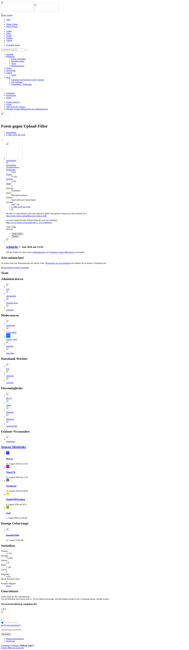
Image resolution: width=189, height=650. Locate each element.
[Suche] (2, 13)
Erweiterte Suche (13, 45)
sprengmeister (11, 426)
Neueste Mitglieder (13, 447)
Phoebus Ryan (12, 303)
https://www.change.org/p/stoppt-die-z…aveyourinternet (29, 222)
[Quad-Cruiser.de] (29, 11)
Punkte (9, 174)
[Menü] (2, 89)
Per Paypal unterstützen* (11, 625)
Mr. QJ (9, 398)
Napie (8, 405)
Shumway (10, 419)
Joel (8, 513)
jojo (7, 289)
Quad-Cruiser (11, 339)
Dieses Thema (12, 24)
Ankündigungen (38, 252)
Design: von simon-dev (12, 648)
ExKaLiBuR (11, 332)
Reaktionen (10, 170)
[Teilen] (2, 139)
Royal (9, 458)
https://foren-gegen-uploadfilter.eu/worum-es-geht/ (26, 216)
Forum (9, 36)
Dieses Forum (11, 26)
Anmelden (10, 93)
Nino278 (10, 472)
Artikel (9, 31)
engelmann (10, 325)
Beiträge (9, 179)
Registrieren (11, 95)
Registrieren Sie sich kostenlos (57, 263)
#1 (12, 209)
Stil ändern (6, 634)
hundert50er (12, 535)
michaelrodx (11, 132)
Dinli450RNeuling (15, 499)
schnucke (12, 246)
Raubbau (9, 412)
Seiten (8, 33)
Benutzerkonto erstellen (10, 267)
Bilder (8, 184)
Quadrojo (11, 486)
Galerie (9, 40)
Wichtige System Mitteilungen (62, 252)
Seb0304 (9, 346)
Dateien (9, 38)
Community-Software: (17, 645)
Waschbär (10, 353)
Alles (8, 20)
